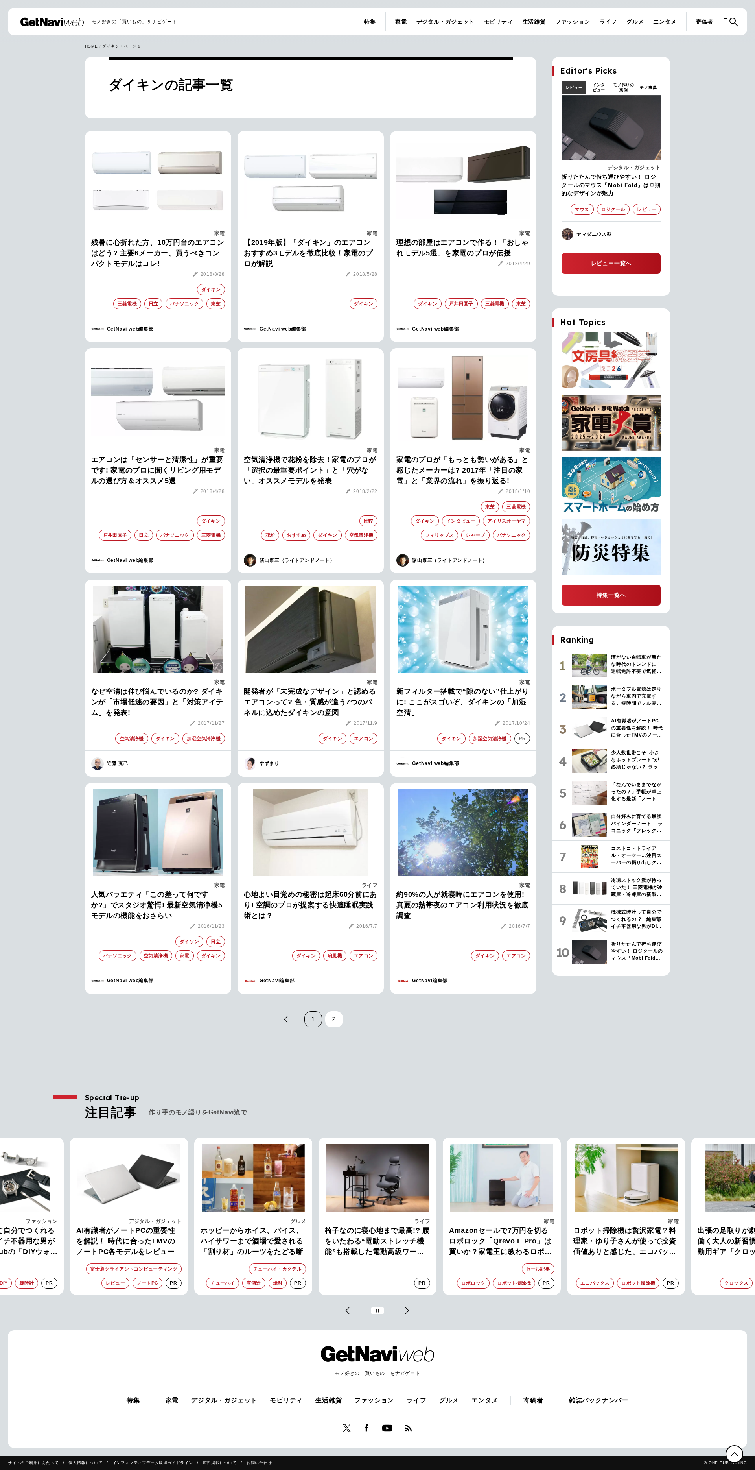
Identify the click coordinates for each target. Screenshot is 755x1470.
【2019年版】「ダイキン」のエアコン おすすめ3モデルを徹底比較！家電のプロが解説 (308, 253)
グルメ (635, 21)
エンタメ (664, 21)
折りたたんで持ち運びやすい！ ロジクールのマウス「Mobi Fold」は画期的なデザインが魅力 (611, 185)
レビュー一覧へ (611, 263)
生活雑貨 (534, 21)
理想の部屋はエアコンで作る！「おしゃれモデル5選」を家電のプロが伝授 (462, 247)
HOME (91, 46)
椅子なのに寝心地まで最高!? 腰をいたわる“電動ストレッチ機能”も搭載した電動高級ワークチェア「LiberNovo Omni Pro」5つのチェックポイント (377, 1241)
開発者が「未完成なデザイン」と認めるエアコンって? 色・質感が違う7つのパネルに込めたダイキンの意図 (310, 702)
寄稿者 (704, 21)
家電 (401, 21)
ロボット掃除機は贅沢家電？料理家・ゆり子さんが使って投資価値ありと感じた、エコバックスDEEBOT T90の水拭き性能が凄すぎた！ (626, 1241)
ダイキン (110, 46)
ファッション (572, 21)
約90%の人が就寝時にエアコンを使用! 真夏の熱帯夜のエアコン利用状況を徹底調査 (462, 905)
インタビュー (599, 87)
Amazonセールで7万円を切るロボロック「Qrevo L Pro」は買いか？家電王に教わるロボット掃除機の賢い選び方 (500, 1241)
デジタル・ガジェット (445, 21)
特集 (370, 21)
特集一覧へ (611, 595)
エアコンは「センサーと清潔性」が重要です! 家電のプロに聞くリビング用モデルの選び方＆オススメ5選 (157, 470)
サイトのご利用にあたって (33, 1463)
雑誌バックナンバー (598, 1400)
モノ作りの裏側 (623, 87)
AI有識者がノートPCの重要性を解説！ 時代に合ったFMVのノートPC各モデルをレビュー (125, 1241)
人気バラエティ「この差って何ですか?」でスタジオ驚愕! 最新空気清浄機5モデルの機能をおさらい (157, 905)
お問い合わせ (259, 1463)
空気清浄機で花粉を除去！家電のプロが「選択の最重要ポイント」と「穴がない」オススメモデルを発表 (310, 470)
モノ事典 (648, 87)
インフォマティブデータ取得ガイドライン (152, 1463)
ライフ (608, 21)
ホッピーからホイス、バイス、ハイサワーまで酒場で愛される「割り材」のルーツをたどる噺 (252, 1241)
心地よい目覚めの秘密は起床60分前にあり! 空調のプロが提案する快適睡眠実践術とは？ (310, 905)
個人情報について (85, 1463)
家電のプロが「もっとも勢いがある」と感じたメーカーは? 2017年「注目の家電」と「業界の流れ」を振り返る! (462, 470)
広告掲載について (220, 1463)
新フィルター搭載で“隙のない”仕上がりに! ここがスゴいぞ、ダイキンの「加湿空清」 (462, 702)
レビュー (573, 87)
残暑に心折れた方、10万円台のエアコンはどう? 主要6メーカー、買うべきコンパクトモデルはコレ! (158, 253)
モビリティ (498, 21)
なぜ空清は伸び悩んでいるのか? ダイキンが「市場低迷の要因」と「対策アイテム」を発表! (157, 702)
